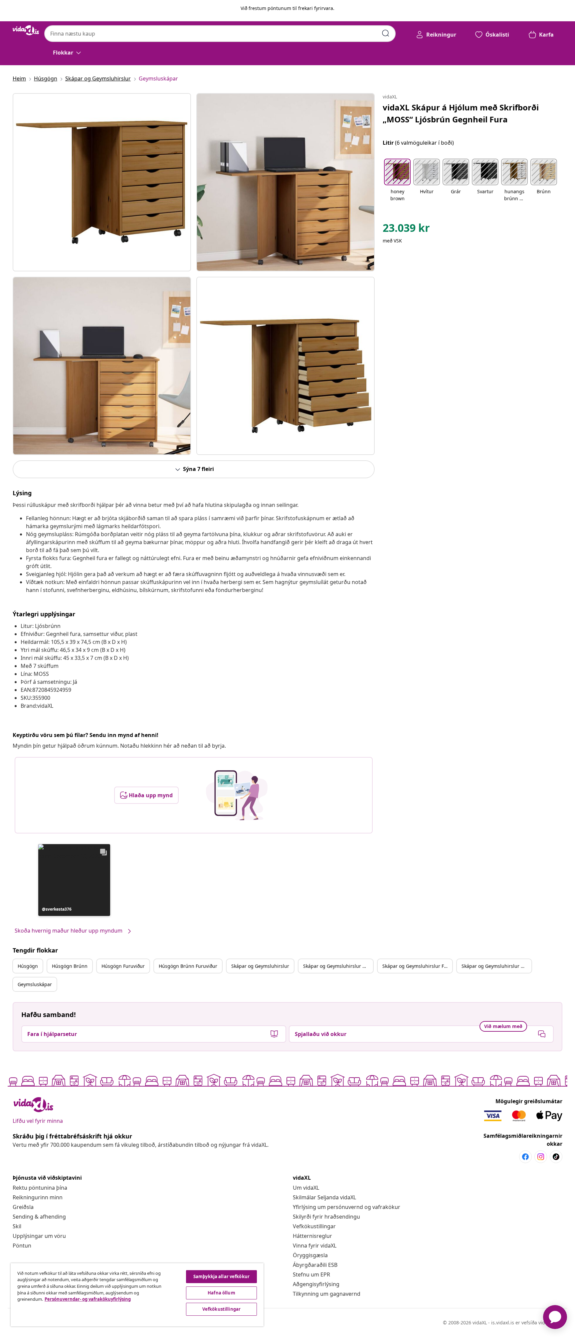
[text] (406, 229)
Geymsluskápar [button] (35, 984)
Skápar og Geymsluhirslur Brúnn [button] (338, 966)
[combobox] (220, 33)
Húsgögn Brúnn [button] (70, 966)
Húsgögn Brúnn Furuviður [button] (188, 966)
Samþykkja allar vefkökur (221, 1276)
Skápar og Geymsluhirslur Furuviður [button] (417, 966)
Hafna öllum (221, 1293)
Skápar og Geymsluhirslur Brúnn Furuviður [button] (496, 966)
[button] (74, 880)
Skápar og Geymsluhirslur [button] (260, 966)
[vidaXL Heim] (26, 30)
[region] (137, 1294)
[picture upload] (237, 795)
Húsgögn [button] (28, 966)
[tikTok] (556, 1156)
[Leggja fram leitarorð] (385, 33)
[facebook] (525, 1156)
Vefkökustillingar (314, 1226)
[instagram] (540, 1156)
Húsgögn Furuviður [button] (123, 966)
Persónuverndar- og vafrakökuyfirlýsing (88, 1299)
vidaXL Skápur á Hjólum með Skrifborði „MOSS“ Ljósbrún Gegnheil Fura (461, 113)
